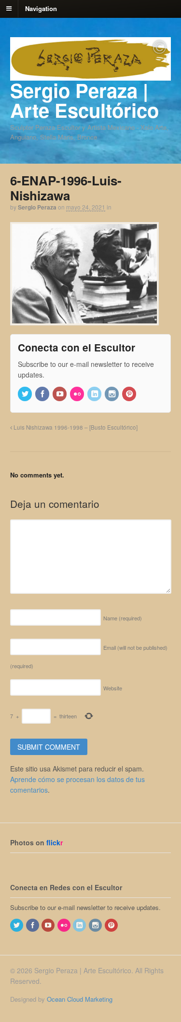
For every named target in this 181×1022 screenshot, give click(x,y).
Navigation (41, 8)
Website (112, 688)
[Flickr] (77, 394)
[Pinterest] (130, 394)
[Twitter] (25, 394)
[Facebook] (43, 394)
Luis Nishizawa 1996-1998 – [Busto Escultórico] (75, 427)
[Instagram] (112, 394)
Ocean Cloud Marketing (79, 999)
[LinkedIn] (95, 394)
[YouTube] (60, 394)
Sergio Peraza (37, 207)
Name (122, 618)
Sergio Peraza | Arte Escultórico (84, 100)
